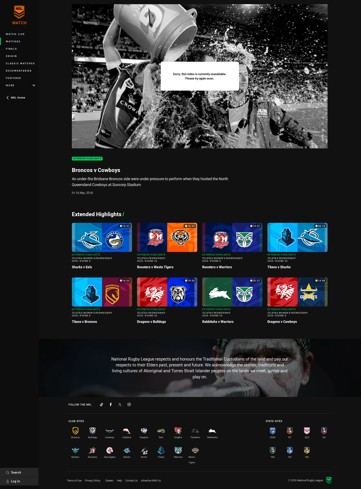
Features (13, 78)
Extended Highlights (87, 158)
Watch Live (15, 34)
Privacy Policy (92, 480)
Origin (11, 56)
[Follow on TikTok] (101, 404)
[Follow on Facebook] (110, 404)
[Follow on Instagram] (129, 404)
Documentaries (19, 70)
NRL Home (18, 97)
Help (119, 480)
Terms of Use (74, 480)
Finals (11, 48)
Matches (13, 41)
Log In (15, 481)
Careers (109, 480)
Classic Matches (20, 63)
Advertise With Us (151, 480)
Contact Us (131, 480)
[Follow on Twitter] (120, 404)
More (10, 85)
